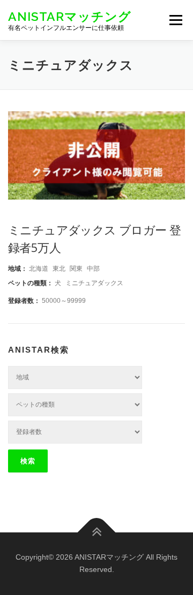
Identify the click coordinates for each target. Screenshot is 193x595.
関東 (76, 268)
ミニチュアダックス (94, 283)
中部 (93, 268)
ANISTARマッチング (69, 16)
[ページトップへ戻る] (97, 532)
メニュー (175, 20)
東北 (59, 268)
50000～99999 (64, 300)
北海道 (38, 268)
